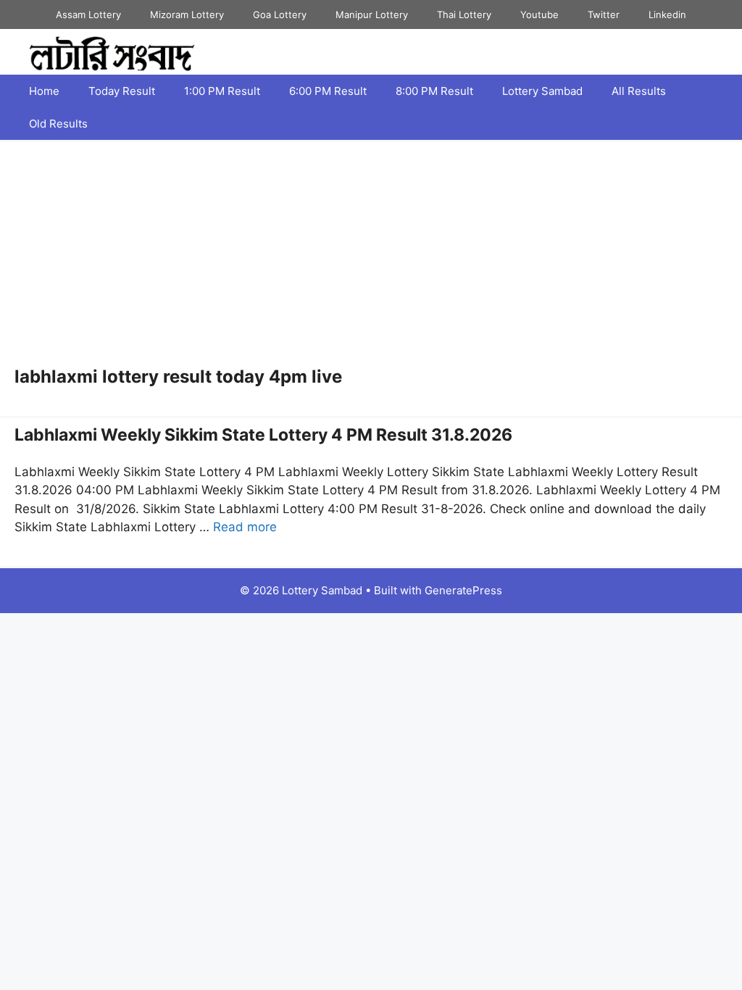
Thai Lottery (464, 14)
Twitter (604, 14)
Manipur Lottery (371, 14)
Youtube (539, 14)
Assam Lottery (88, 14)
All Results (639, 91)
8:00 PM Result (434, 91)
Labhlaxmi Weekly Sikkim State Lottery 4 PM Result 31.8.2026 (263, 435)
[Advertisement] (371, 258)
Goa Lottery (280, 14)
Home (44, 91)
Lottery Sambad (542, 91)
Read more (245, 527)
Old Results (58, 123)
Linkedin (667, 14)
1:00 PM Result (222, 91)
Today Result (121, 91)
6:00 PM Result (328, 91)
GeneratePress (463, 590)
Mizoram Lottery (187, 14)
